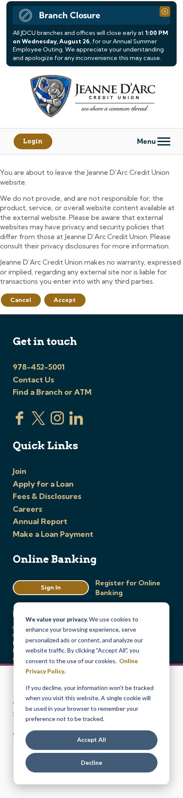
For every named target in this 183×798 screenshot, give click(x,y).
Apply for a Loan (43, 484)
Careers (27, 509)
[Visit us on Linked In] (76, 422)
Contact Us (33, 380)
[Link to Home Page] (91, 97)
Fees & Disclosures (47, 496)
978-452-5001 (39, 367)
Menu (147, 141)
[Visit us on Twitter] (38, 422)
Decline (91, 762)
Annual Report (40, 521)
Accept (65, 300)
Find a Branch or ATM (52, 392)
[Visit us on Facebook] (19, 422)
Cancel (20, 300)
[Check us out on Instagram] (57, 422)
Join (19, 471)
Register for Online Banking (127, 587)
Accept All (91, 739)
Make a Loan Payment (53, 534)
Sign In (51, 587)
